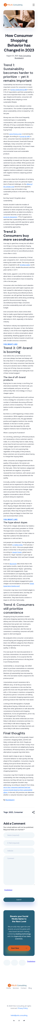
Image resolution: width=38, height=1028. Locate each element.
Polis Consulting (25, 56)
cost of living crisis (15, 134)
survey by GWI (25, 136)
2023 (11, 812)
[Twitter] (24, 1020)
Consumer (18, 812)
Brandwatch (19, 58)
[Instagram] (19, 1020)
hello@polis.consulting (19, 1015)
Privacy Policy (23, 1008)
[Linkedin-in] (14, 1020)
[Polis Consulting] (12, 4)
